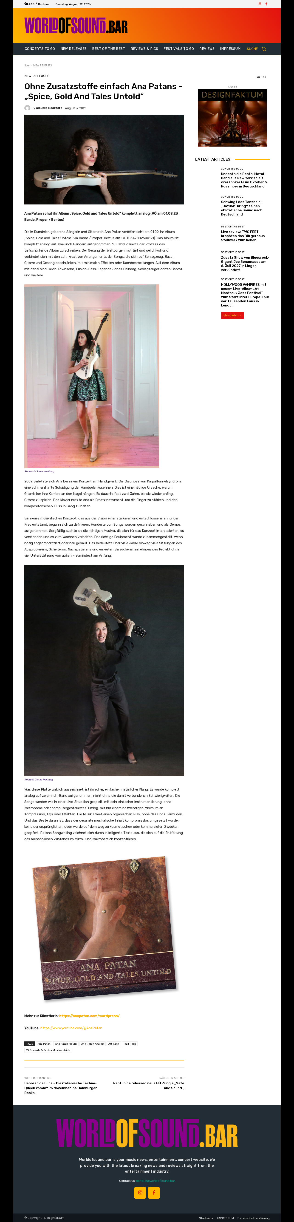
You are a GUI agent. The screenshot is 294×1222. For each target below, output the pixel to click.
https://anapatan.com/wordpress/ (89, 1016)
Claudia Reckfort (49, 107)
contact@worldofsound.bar (155, 1180)
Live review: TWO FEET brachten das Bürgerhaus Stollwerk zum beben (243, 236)
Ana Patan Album (66, 1043)
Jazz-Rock (130, 1043)
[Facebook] (266, 4)
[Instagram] (260, 4)
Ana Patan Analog (92, 1043)
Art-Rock (113, 1043)
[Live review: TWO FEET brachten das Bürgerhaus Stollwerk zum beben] (206, 234)
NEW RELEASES (42, 65)
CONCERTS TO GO (232, 168)
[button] (258, 49)
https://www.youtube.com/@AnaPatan (71, 1028)
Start (27, 65)
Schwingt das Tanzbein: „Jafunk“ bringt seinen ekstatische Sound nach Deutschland (241, 208)
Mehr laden (230, 315)
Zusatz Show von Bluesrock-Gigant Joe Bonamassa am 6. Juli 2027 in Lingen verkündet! (245, 263)
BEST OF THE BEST (233, 226)
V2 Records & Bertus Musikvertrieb (48, 1050)
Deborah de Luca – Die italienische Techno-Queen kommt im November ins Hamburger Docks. (60, 1088)
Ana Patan (44, 1043)
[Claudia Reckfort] (28, 108)
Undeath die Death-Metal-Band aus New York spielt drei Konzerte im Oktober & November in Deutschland (244, 180)
